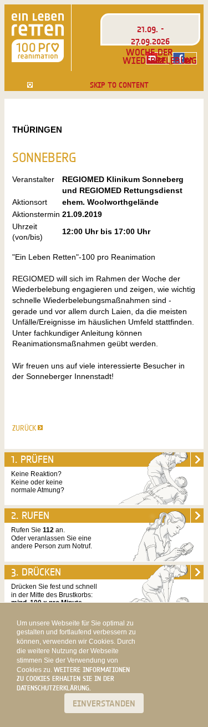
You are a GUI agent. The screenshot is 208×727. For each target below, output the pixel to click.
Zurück (24, 427)
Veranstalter (33, 179)
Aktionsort (29, 202)
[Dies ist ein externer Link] (185, 58)
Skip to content (119, 84)
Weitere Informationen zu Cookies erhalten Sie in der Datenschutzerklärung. (73, 679)
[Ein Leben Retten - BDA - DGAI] (37, 37)
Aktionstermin (36, 214)
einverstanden (104, 703)
